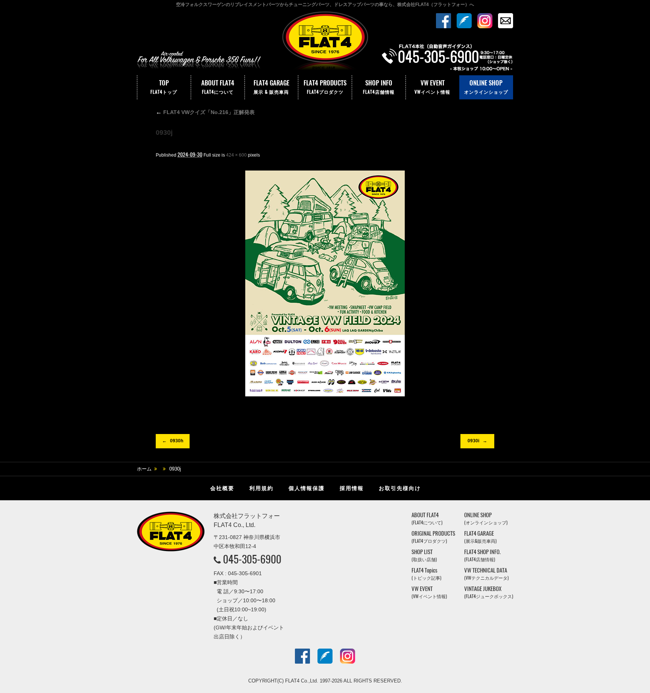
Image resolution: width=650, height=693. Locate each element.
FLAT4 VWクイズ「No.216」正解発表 (205, 112)
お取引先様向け (400, 488)
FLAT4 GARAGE (271, 86)
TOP (163, 86)
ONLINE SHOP (486, 86)
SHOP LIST (424, 555)
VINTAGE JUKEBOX (488, 592)
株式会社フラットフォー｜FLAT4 (325, 42)
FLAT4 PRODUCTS (325, 86)
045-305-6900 (252, 559)
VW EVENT (432, 86)
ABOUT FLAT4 (217, 86)
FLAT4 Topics (426, 574)
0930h (176, 440)
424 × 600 (236, 155)
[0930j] (325, 283)
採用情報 (352, 488)
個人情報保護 (307, 488)
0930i (473, 440)
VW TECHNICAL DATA (486, 574)
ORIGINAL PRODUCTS (433, 537)
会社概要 (222, 488)
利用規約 (261, 488)
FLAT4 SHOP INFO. (482, 555)
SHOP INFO (379, 86)
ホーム (144, 469)
